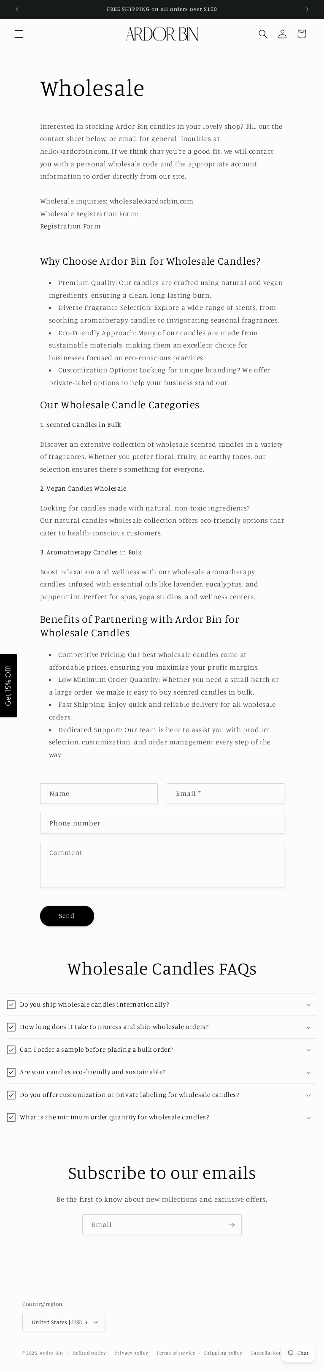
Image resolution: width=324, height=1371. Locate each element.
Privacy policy (131, 1353)
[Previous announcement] (17, 9)
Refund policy (89, 1353)
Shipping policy (223, 1353)
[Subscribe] (231, 1224)
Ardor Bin (52, 1353)
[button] (18, 33)
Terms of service (176, 1353)
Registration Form (70, 226)
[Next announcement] (307, 9)
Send (67, 916)
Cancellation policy (273, 1353)
